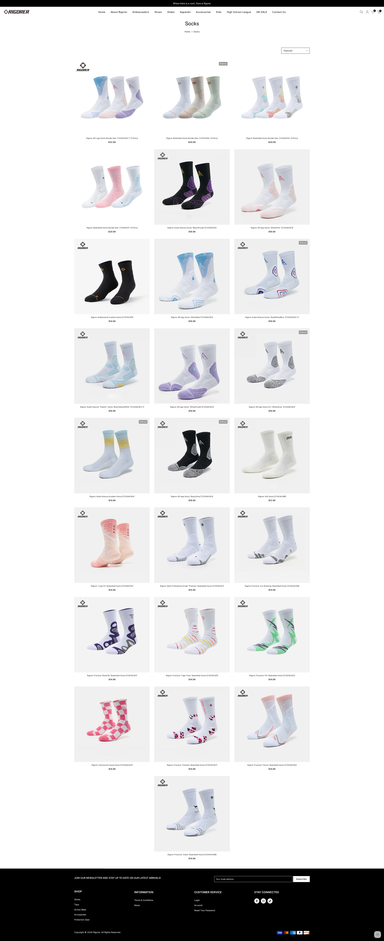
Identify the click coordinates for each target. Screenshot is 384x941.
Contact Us (279, 11)
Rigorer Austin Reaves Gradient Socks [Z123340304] (112, 496)
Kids (219, 11)
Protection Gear (82, 919)
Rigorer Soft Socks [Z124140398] (272, 496)
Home (101, 11)
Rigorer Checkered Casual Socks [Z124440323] (112, 765)
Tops (76, 904)
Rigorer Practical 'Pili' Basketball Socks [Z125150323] (272, 675)
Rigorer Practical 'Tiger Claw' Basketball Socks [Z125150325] (192, 675)
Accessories (203, 11)
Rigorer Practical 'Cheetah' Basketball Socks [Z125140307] (192, 765)
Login (197, 900)
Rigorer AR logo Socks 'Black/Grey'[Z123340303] (192, 496)
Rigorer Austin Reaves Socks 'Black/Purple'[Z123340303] (191, 228)
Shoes (158, 11)
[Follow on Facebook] (256, 901)
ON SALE (261, 11)
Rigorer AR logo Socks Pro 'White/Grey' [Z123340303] (272, 407)
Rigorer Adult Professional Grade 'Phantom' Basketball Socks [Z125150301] (192, 586)
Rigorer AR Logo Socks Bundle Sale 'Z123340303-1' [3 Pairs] (112, 138)
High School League (239, 11)
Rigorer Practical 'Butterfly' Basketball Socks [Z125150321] (112, 675)
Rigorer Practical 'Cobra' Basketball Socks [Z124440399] (192, 854)
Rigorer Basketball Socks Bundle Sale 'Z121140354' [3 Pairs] (192, 138)
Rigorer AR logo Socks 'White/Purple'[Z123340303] (192, 407)
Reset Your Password (204, 910)
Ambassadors (140, 11)
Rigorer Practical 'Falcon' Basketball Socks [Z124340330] (272, 765)
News (137, 905)
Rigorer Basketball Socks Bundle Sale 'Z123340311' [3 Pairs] (112, 228)
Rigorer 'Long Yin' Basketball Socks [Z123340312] (112, 586)
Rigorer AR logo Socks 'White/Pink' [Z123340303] (272, 228)
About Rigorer (119, 11)
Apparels (185, 11)
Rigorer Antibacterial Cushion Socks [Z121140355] (112, 317)
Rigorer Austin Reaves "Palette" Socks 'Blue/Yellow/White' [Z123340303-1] (112, 407)
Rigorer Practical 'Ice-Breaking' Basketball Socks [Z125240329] (272, 586)
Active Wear (80, 909)
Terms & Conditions (143, 900)
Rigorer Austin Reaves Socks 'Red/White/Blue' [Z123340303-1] (272, 317)
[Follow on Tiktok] (270, 901)
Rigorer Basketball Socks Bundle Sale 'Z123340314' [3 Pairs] (272, 138)
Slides (171, 11)
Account (198, 905)
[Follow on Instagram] (263, 901)
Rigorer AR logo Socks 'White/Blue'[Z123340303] (192, 317)
